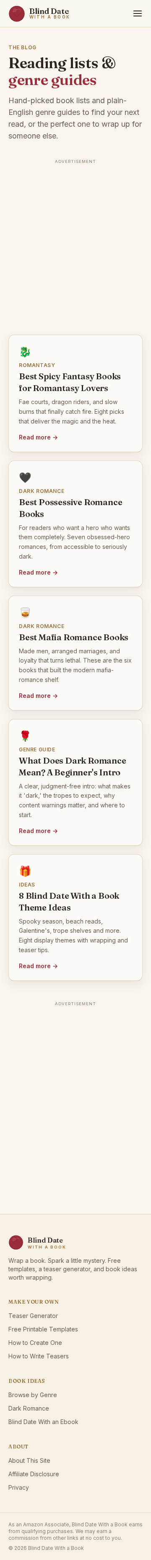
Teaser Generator (33, 1315)
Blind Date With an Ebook (43, 1421)
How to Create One (35, 1342)
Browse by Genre (32, 1394)
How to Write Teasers (38, 1356)
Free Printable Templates (43, 1329)
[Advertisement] (75, 242)
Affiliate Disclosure (33, 1473)
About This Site (29, 1460)
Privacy (18, 1487)
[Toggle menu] (137, 13)
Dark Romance (28, 1408)
